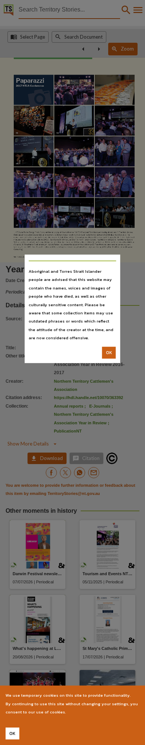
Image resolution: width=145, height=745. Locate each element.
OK (109, 352)
